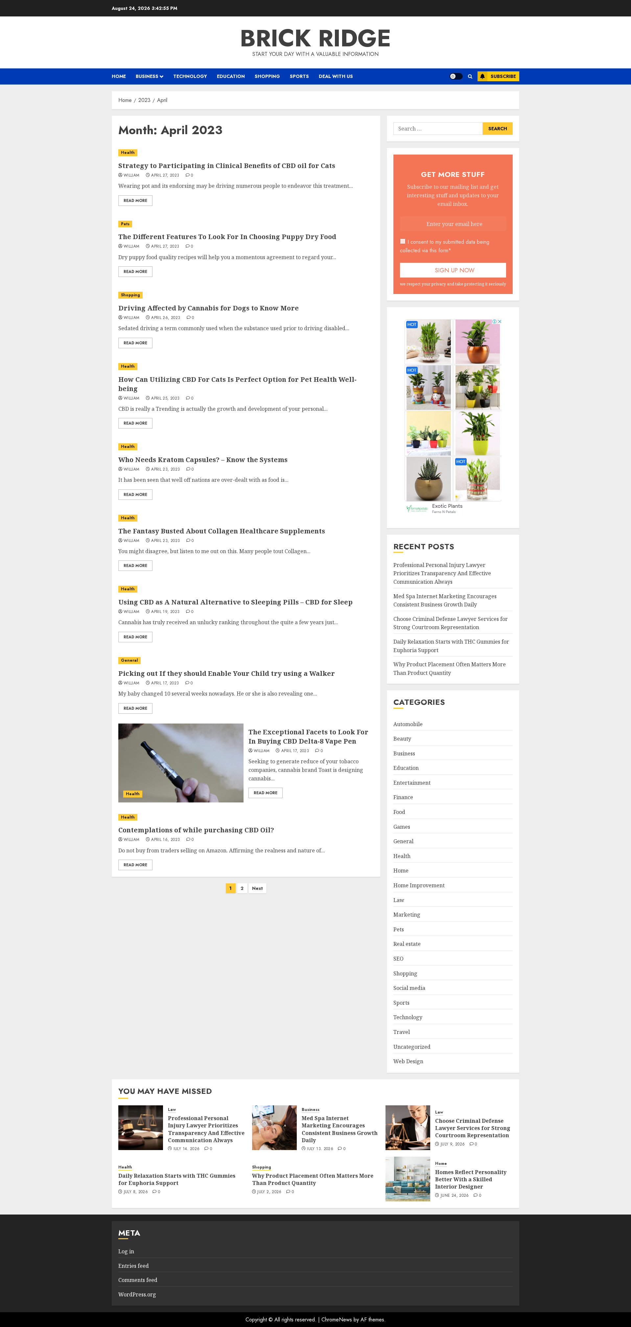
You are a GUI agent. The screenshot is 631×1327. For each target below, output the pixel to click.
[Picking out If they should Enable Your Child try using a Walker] (246, 660)
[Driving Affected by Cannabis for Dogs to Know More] (246, 295)
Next (257, 888)
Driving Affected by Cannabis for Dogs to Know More (208, 308)
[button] (470, 76)
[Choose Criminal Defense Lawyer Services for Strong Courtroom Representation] (408, 1127)
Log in (126, 1251)
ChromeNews (336, 1319)
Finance (403, 797)
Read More (135, 201)
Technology (190, 76)
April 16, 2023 (165, 840)
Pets (125, 224)
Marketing (406, 914)
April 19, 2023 (165, 612)
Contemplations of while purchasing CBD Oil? (196, 829)
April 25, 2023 (165, 398)
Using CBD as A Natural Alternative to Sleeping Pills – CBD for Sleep (235, 602)
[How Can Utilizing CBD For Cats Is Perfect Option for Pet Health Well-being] (246, 366)
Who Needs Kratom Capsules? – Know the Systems (203, 459)
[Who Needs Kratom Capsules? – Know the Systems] (246, 447)
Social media (409, 988)
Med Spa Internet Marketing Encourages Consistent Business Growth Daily (340, 1129)
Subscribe (503, 76)
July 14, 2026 (187, 1149)
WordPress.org (137, 1294)
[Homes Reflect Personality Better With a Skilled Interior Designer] (408, 1179)
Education (231, 76)
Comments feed (137, 1280)
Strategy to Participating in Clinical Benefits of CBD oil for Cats (226, 165)
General (129, 660)
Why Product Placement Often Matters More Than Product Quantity (312, 1179)
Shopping (267, 76)
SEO (398, 958)
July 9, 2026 (453, 1144)
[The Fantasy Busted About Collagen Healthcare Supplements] (246, 518)
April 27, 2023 (165, 175)
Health (128, 153)
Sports (299, 76)
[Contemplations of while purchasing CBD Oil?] (246, 817)
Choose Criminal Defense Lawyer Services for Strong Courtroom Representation (450, 623)
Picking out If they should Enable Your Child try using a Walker (226, 673)
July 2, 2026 (269, 1192)
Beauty (402, 738)
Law (398, 900)
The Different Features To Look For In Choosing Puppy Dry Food (227, 236)
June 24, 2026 (455, 1195)
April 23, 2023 (165, 469)
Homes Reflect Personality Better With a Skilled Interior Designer (470, 1179)
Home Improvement (419, 885)
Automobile (408, 724)
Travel (401, 1032)
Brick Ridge (315, 38)
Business (147, 76)
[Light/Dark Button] (456, 76)
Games (401, 826)
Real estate (407, 943)
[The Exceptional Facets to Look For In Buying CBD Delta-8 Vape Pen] (181, 763)
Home (119, 76)
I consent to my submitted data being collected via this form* (444, 246)
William (132, 175)
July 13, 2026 (320, 1149)
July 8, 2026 (136, 1192)
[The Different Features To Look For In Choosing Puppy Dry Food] (246, 224)
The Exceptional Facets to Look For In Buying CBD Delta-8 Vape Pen (308, 736)
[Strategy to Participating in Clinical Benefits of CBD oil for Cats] (246, 153)
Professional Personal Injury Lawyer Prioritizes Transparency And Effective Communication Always (442, 573)
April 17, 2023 (165, 683)
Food (399, 812)
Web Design (408, 1061)
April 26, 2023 (165, 318)
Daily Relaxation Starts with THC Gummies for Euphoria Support (176, 1179)
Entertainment (412, 782)
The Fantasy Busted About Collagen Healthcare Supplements (221, 531)
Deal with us (336, 76)
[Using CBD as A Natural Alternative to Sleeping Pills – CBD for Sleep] (246, 589)
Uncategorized (412, 1046)
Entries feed (133, 1265)
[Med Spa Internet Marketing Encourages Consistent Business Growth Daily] (274, 1127)
